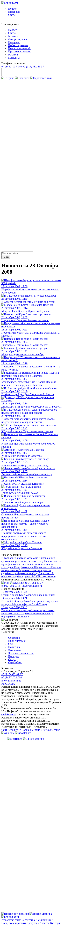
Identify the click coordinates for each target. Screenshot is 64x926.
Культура (13, 656)
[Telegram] (8, 78)
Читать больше (46, 576)
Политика (14, 647)
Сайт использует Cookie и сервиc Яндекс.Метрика (30, 729)
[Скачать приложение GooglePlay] (42, 74)
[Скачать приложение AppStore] (15, 74)
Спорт (12, 659)
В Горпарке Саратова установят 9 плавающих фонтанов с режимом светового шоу (28, 559)
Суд (10, 643)
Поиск (6, 257)
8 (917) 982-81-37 (33, 582)
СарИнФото (15, 662)
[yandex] (15, 913)
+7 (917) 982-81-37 (33, 66)
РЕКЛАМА (8, 683)
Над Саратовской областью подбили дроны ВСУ (27, 575)
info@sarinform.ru (32, 585)
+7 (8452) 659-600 (11, 66)
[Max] (5, 582)
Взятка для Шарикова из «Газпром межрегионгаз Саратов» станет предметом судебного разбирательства (31, 570)
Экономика (14, 650)
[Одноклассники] (41, 78)
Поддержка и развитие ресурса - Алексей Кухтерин (31, 923)
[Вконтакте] (22, 78)
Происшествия (16, 640)
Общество (14, 637)
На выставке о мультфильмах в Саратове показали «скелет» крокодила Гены (31, 564)
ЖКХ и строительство (21, 653)
